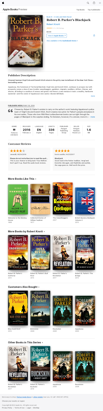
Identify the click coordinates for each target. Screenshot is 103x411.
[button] (88, 3)
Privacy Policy (7, 408)
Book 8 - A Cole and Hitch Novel (59, 17)
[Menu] (100, 3)
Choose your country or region (13, 401)
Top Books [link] (80, 10)
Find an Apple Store (24, 397)
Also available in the (61, 41)
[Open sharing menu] (94, 36)
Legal (29, 408)
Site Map (36, 408)
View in (56, 36)
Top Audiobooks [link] (94, 10)
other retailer (38, 397)
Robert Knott (53, 24)
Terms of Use (19, 408)
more (93, 96)
